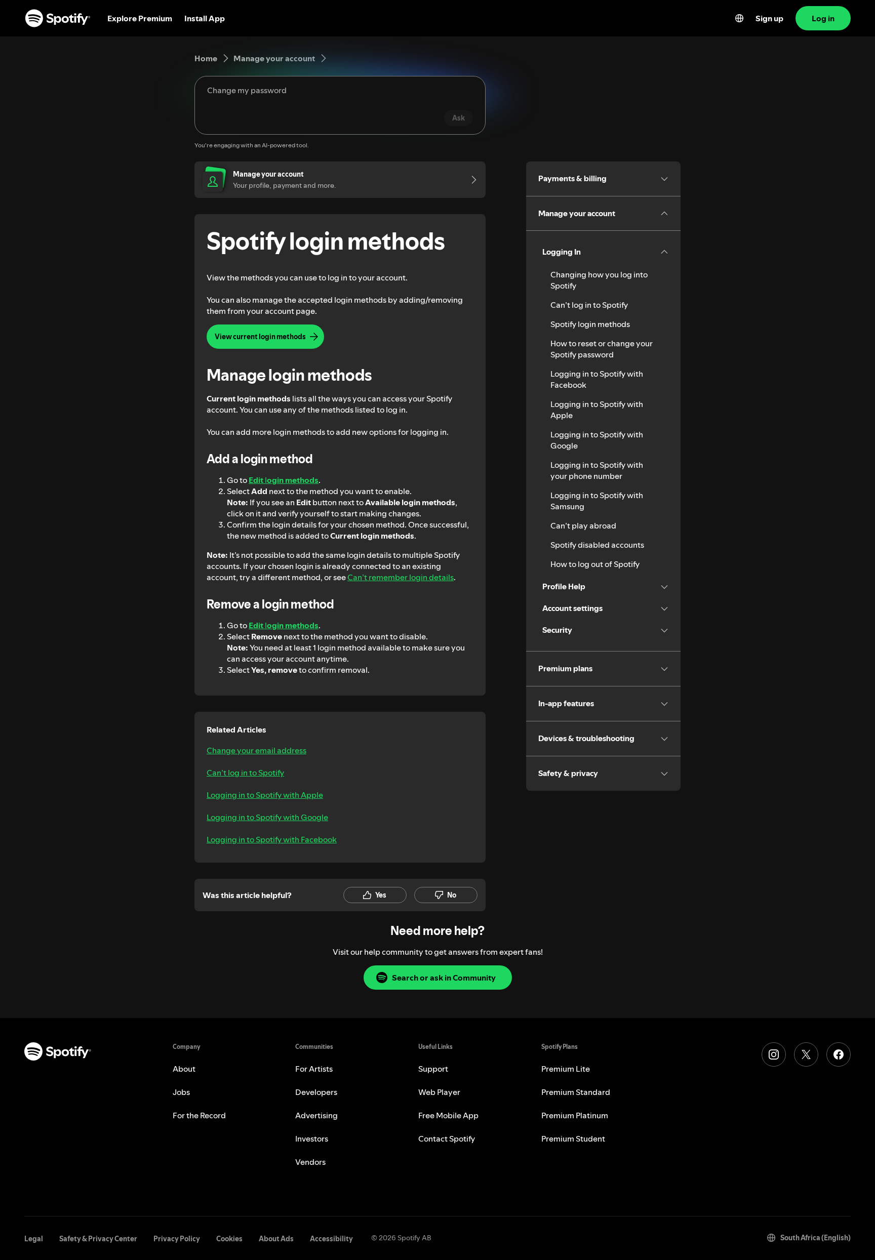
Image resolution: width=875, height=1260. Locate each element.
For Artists (314, 1068)
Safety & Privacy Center (98, 1239)
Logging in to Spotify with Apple (265, 794)
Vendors (310, 1161)
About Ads (276, 1239)
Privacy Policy (176, 1239)
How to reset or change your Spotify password (601, 349)
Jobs (181, 1092)
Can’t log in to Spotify (245, 772)
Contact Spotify (446, 1138)
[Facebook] (838, 1054)
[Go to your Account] (470, 180)
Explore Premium (139, 18)
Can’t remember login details (400, 577)
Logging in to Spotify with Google (267, 817)
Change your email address (256, 750)
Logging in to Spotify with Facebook (272, 839)
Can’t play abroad (583, 525)
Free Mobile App (448, 1115)
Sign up (769, 18)
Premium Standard (575, 1092)
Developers (316, 1092)
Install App (204, 18)
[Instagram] (774, 1054)
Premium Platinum (574, 1115)
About (184, 1068)
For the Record (199, 1115)
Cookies (229, 1239)
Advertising (316, 1115)
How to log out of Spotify (595, 564)
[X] (806, 1054)
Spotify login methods (590, 324)
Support (433, 1068)
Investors (311, 1138)
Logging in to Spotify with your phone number (596, 470)
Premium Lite (565, 1068)
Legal (33, 1239)
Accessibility (331, 1239)
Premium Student (573, 1138)
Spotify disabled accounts (597, 544)
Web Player (439, 1092)
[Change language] (739, 18)
